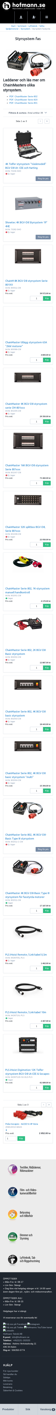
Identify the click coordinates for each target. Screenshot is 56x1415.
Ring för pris (43, 178)
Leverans (7, 1384)
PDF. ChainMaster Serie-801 (23, 103)
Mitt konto (8, 1380)
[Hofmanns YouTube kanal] (38, 1327)
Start (13, 26)
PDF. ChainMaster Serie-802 (23, 96)
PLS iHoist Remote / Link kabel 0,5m (26, 954)
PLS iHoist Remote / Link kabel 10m (25, 1012)
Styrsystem (25, 29)
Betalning (7, 1387)
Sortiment (22, 26)
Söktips (6, 1377)
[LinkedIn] (8, 1330)
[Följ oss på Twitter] (13, 1327)
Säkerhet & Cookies (13, 1390)
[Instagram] (33, 1324)
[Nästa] (40, 121)
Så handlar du (10, 1374)
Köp (47, 298)
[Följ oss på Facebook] (15, 1324)
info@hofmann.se (20, 1337)
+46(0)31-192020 (21, 1340)
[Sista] (47, 121)
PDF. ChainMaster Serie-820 (23, 99)
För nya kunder (10, 1371)
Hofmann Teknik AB (12, 1334)
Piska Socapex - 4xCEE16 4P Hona (21, 1124)
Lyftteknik (32, 26)
